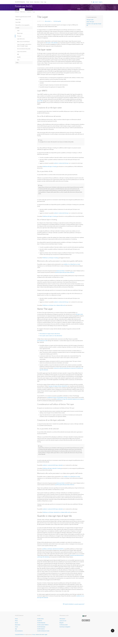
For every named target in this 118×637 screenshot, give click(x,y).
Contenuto (29, 11)
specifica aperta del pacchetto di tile (64, 272)
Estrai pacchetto (60, 270)
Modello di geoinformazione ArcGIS (23, 16)
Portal (27, 2)
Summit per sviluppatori (65, 626)
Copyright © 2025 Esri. (19, 634)
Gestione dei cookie (40, 634)
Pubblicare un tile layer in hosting (50, 257)
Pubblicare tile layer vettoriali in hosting (52, 468)
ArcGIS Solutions (41, 628)
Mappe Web (18, 19)
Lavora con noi (63, 620)
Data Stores (37, 2)
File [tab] (17, 62)
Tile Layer (19, 36)
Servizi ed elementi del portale (23, 48)
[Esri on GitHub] (87, 620)
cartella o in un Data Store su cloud (72, 264)
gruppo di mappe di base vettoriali (58, 386)
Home (17, 9)
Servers (31, 2)
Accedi (96, 2)
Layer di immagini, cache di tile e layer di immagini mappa (24, 45)
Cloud (42, 2)
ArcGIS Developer (41, 626)
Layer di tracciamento (21, 51)
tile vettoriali (54, 42)
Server (16, 622)
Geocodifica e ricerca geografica (22, 25)
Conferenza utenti (64, 624)
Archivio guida (57, 21)
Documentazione (19, 630)
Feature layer (20, 33)
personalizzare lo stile (42, 340)
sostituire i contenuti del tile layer (61, 163)
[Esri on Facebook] (85, 620)
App (45, 2)
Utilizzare (22, 9)
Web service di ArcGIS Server (23, 41)
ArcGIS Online (40, 618)
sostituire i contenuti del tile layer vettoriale (53, 465)
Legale (46, 634)
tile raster (48, 42)
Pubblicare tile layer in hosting (50, 166)
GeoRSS (19, 57)
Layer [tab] (18, 27)
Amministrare (29, 9)
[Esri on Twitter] (83, 620)
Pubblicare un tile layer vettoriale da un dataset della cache (56, 512)
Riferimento (22, 11)
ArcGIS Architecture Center (43, 630)
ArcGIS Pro (39, 620)
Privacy (33, 634)
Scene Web (18, 22)
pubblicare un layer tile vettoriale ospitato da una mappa (69, 399)
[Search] (92, 2)
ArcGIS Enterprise (20, 2)
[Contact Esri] (89, 620)
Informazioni (62, 618)
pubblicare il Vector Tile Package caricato (57, 397)
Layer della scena (21, 38)
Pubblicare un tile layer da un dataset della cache (54, 305)
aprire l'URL (40, 100)
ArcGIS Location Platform (42, 624)
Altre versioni (48, 21)
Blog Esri (61, 622)
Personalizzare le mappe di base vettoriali (50, 333)
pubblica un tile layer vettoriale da (53, 548)
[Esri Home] (84, 616)
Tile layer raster (90, 19)
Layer (34, 11)
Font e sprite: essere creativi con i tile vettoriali (51, 335)
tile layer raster (79, 314)
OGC (18, 59)
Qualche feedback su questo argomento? (74, 604)
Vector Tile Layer (90, 21)
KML (18, 54)
